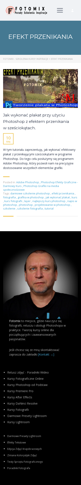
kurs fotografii (13, 201)
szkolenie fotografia (30, 208)
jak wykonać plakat (58, 197)
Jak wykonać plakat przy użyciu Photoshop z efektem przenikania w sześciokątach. (36, 121)
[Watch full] (40, 88)
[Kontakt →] (46, 354)
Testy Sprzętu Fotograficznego (25, 461)
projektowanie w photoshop (53, 205)
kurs (74, 197)
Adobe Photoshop (27, 182)
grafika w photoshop (31, 197)
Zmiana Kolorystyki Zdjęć (22, 455)
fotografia (9, 197)
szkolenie (9, 208)
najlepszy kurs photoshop (49, 201)
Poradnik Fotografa (18, 468)
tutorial (49, 208)
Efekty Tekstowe (16, 442)
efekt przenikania (63, 193)
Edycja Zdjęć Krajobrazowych (24, 449)
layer (27, 201)
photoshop (26, 205)
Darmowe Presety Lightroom (24, 436)
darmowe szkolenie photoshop (30, 193)
